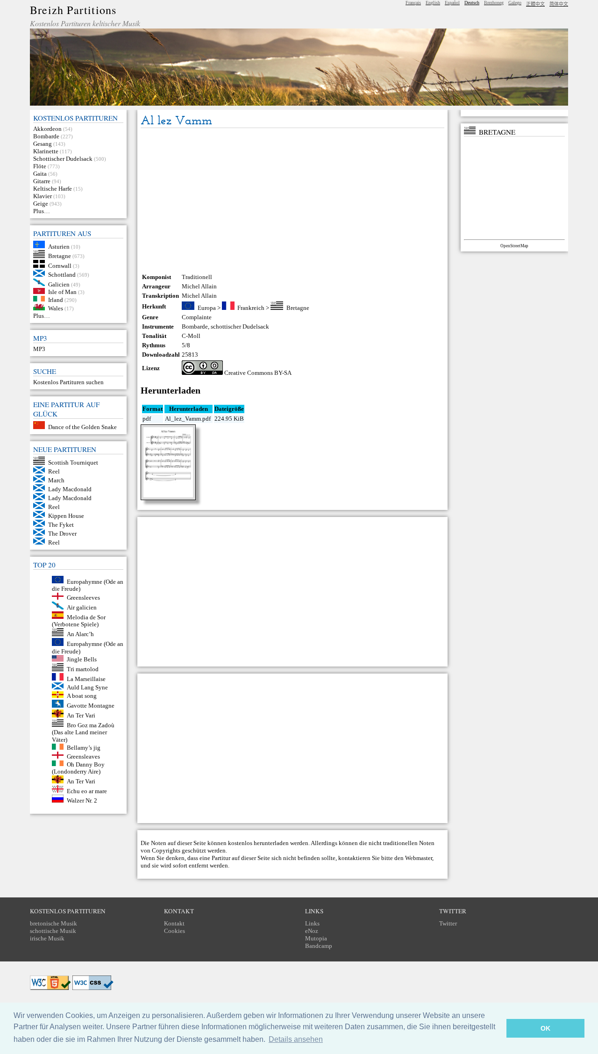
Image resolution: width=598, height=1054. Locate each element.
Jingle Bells (82, 659)
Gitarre (41, 181)
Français (413, 2)
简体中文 (558, 4)
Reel (54, 471)
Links (312, 923)
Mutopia (316, 938)
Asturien (59, 246)
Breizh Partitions (73, 9)
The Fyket (61, 524)
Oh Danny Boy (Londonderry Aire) (78, 767)
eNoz (311, 930)
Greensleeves (83, 597)
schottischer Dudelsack (240, 326)
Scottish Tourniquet (73, 462)
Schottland (62, 274)
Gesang (42, 143)
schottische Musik (53, 930)
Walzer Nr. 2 (82, 800)
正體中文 (535, 4)
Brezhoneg (494, 2)
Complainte (197, 317)
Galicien (59, 283)
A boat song (82, 695)
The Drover (62, 533)
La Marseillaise (86, 678)
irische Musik (47, 938)
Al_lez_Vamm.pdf (188, 418)
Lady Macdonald (70, 489)
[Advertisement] (292, 200)
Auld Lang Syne (87, 687)
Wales (55, 308)
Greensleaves (83, 756)
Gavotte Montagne (90, 705)
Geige (40, 203)
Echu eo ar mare (87, 790)
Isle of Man (62, 291)
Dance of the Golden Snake (82, 426)
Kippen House (66, 515)
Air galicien (82, 607)
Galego (514, 2)
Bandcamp (318, 945)
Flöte (39, 166)
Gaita (40, 173)
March (56, 480)
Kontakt (174, 923)
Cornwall (59, 265)
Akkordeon (47, 128)
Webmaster (418, 857)
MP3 (39, 348)
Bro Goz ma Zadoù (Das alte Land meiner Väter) (83, 732)
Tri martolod (83, 669)
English (433, 2)
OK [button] (545, 1028)
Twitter (448, 923)
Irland (55, 299)
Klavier (42, 196)
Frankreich (250, 307)
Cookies (174, 930)
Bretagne (59, 255)
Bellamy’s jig (83, 747)
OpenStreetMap (514, 246)
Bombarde (46, 136)
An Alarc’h (80, 634)
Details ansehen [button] (296, 1039)
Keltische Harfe (52, 188)
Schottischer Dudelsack (63, 158)
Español (452, 2)
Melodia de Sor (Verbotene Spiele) (79, 620)
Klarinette (45, 151)
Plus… (41, 211)
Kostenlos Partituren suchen (68, 382)
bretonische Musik (53, 923)
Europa (207, 307)
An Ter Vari (81, 715)
